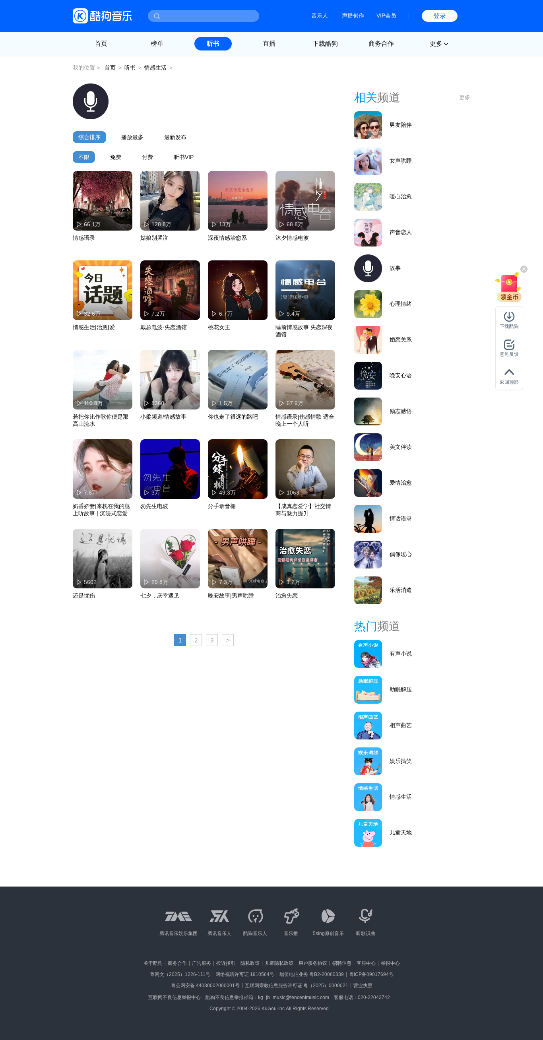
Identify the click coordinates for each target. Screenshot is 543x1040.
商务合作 (381, 43)
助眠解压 (401, 689)
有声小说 (401, 653)
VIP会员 (386, 15)
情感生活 (155, 67)
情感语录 (84, 238)
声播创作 (353, 15)
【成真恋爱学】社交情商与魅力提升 (303, 509)
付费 (147, 157)
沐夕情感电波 (292, 238)
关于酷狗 (153, 963)
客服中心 (366, 963)
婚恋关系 (401, 339)
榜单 (157, 43)
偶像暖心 (401, 554)
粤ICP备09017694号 (371, 974)
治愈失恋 (286, 595)
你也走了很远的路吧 (233, 416)
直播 (269, 43)
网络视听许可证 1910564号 (244, 974)
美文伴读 (401, 447)
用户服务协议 (313, 963)
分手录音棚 (222, 506)
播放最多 (132, 137)
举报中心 (390, 963)
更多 (464, 97)
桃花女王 (219, 327)
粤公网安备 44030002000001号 (205, 985)
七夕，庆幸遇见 (159, 595)
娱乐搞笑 (401, 761)
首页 (101, 43)
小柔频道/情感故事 (163, 416)
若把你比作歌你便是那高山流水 (100, 420)
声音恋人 (401, 232)
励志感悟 (401, 411)
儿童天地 (401, 832)
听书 (213, 43)
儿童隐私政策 (279, 963)
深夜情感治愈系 (227, 238)
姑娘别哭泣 (154, 238)
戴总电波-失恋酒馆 (163, 327)
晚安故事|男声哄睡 (231, 595)
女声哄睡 (401, 160)
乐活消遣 (401, 590)
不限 (83, 157)
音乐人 (319, 15)
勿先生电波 (154, 506)
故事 (395, 268)
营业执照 (362, 985)
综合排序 (89, 137)
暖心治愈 (401, 196)
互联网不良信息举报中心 (174, 997)
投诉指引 (225, 963)
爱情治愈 (401, 482)
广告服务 (201, 963)
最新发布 (175, 137)
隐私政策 (250, 963)
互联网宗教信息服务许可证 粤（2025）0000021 (296, 985)
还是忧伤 (84, 595)
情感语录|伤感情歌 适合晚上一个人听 (304, 420)
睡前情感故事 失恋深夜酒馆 (304, 331)
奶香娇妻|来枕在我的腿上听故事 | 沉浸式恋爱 (101, 509)
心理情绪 (401, 304)
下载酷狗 (325, 43)
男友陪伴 (401, 125)
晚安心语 (401, 375)
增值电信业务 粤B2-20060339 (311, 974)
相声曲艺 (401, 725)
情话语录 (401, 518)
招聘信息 (341, 963)
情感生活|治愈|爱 (94, 327)
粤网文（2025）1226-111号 (180, 974)
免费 (115, 157)
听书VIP (184, 157)
